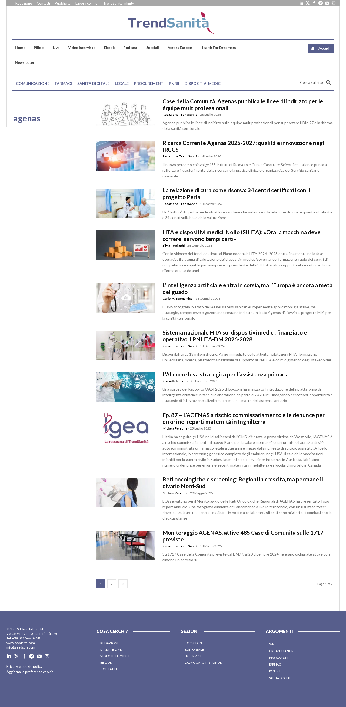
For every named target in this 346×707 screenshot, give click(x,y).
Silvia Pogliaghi (173, 245)
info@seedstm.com (20, 647)
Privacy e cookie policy (24, 666)
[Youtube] (327, 3)
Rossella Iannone (175, 381)
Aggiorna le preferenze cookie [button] (30, 672)
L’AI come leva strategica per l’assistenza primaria (225, 374)
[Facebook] (314, 3)
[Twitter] (307, 3)
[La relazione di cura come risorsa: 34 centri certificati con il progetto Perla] (125, 203)
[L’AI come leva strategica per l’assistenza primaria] (125, 387)
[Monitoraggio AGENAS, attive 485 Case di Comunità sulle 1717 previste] (125, 545)
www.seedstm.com (20, 643)
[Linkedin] (301, 3)
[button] (317, 82)
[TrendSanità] (173, 22)
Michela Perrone (174, 428)
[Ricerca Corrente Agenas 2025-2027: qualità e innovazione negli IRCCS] (125, 155)
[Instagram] (333, 3)
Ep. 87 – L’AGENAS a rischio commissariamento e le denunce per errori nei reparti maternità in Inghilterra (243, 418)
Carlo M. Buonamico (177, 298)
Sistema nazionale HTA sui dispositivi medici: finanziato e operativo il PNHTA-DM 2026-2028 (234, 335)
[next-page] (123, 583)
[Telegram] (320, 3)
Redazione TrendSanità (179, 115)
